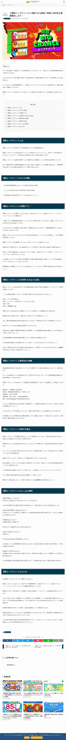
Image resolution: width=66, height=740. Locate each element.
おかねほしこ (11, 665)
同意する (27, 737)
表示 (8, 66)
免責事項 (38, 733)
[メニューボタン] (2, 2)
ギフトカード (7, 18)
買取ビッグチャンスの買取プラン (17, 113)
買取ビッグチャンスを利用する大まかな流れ (21, 115)
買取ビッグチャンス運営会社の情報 (18, 118)
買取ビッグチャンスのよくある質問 (18, 124)
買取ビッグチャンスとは (15, 107)
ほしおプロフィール (18, 733)
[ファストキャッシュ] (33, 2)
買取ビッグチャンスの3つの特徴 (17, 110)
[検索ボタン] (64, 2)
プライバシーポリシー (47, 733)
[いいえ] (64, 736)
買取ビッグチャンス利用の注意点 (17, 121)
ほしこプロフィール (29, 733)
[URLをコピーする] (58, 640)
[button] (7, 640)
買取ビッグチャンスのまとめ (16, 126)
